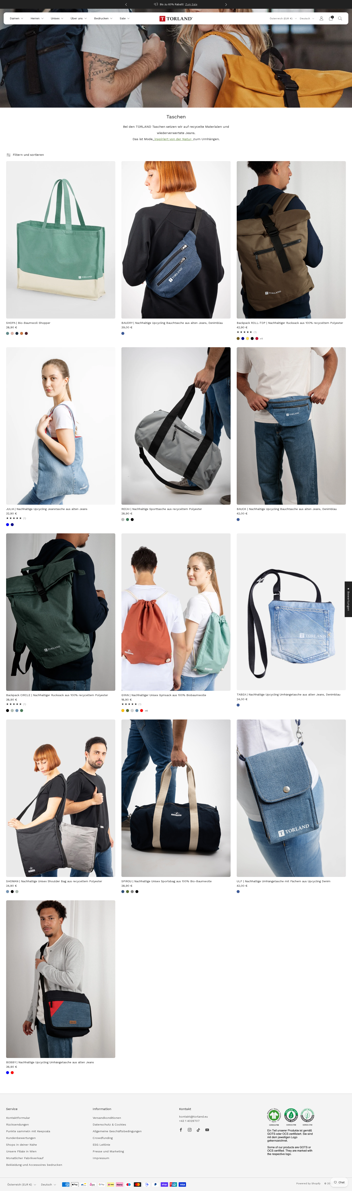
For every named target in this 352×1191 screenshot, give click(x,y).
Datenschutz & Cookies (109, 1124)
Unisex (55, 18)
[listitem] (179, 4)
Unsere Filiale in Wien (21, 1151)
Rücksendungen (17, 1124)
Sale (123, 18)
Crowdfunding (103, 1138)
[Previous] (126, 4)
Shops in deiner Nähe (21, 1144)
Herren (35, 18)
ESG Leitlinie (101, 1144)
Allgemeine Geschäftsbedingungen (117, 1131)
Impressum (101, 1158)
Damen (14, 18)
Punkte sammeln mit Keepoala (28, 1131)
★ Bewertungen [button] (348, 599)
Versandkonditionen (107, 1117)
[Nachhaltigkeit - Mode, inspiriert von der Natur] (192, 139)
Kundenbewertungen (21, 1138)
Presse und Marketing (108, 1151)
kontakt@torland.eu (193, 1116)
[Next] (226, 4)
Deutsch (305, 18)
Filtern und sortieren (28, 155)
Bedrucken (101, 18)
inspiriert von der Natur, (173, 139)
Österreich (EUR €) (281, 18)
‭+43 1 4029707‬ (189, 1120)
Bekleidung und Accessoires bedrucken (34, 1164)
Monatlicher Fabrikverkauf (25, 1158)
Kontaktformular (18, 1117)
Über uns (77, 18)
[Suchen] (340, 18)
